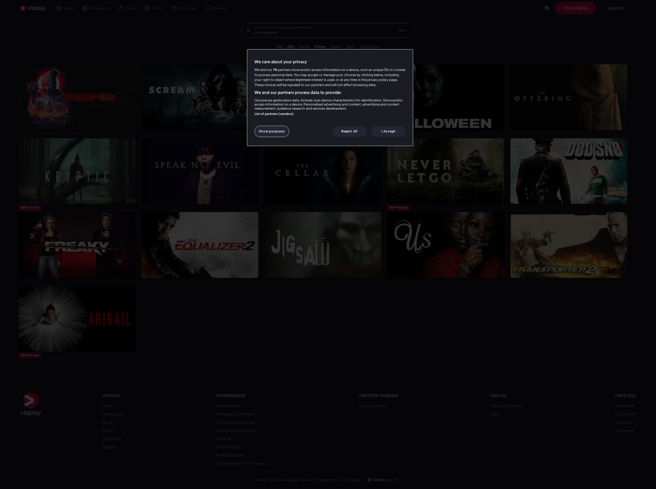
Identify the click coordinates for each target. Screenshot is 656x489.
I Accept (388, 131)
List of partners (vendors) (274, 114)
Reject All (349, 131)
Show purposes (272, 131)
